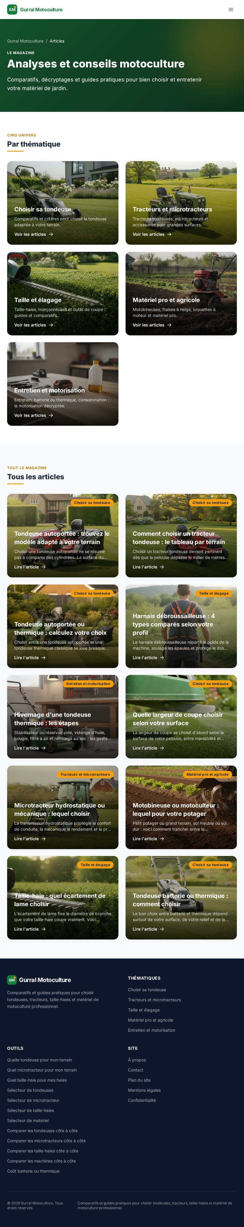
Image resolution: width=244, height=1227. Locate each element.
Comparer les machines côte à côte (41, 1160)
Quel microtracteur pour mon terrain (42, 1069)
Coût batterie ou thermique (33, 1170)
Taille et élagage (144, 1009)
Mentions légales (144, 1090)
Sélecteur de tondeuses (30, 1090)
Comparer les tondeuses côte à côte (42, 1130)
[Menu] (231, 9)
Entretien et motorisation (151, 1030)
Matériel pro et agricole (150, 1019)
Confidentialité (142, 1100)
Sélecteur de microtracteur (33, 1100)
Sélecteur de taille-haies (30, 1110)
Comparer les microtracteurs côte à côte (46, 1140)
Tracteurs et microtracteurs (154, 999)
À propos (137, 1059)
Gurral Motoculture (25, 40)
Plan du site (139, 1080)
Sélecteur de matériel (28, 1120)
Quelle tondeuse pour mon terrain (39, 1059)
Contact (135, 1069)
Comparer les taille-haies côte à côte (42, 1150)
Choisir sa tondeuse (147, 989)
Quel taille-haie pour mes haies (37, 1080)
